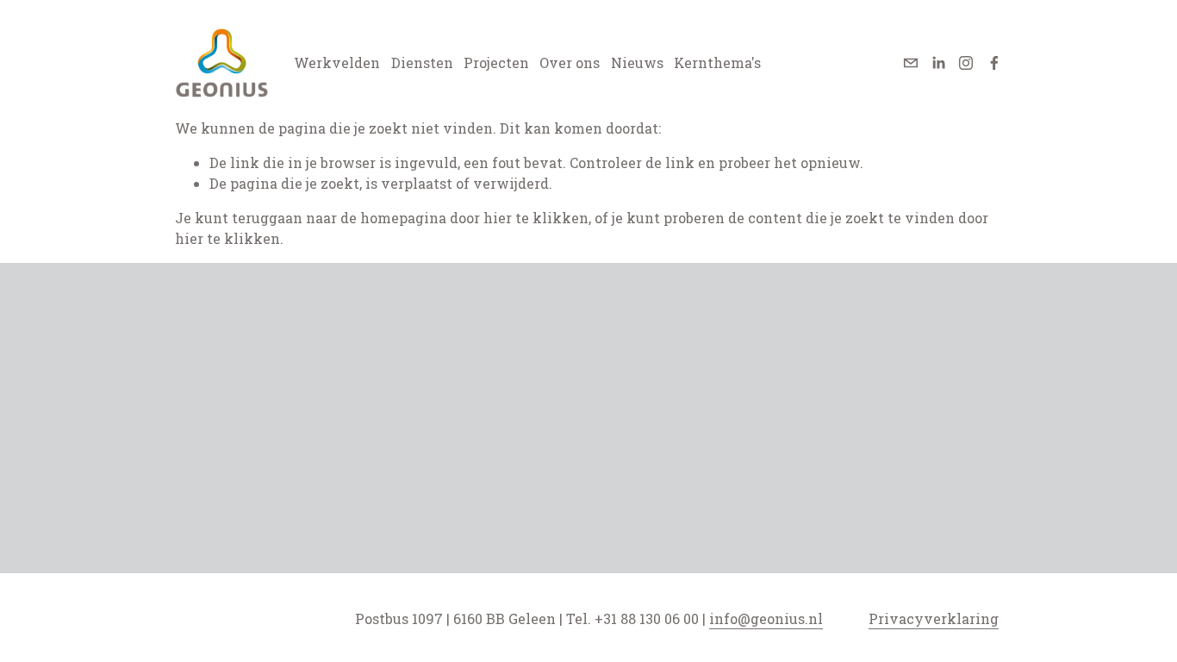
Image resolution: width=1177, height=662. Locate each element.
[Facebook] (994, 63)
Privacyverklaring (934, 618)
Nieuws (637, 62)
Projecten (496, 62)
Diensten (422, 62)
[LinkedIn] (938, 63)
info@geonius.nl (766, 618)
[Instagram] (966, 63)
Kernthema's (717, 62)
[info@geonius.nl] (910, 63)
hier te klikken (535, 218)
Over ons (569, 62)
